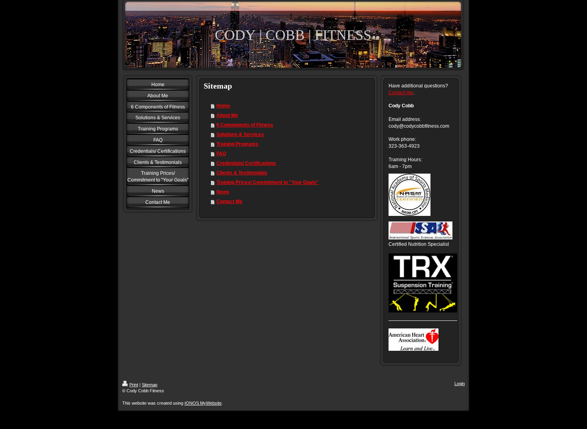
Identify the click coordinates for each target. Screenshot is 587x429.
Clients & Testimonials (241, 173)
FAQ (221, 153)
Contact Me (229, 201)
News (222, 192)
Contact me (401, 92)
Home (223, 106)
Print (133, 384)
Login (459, 383)
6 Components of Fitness (244, 125)
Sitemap (149, 384)
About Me (227, 115)
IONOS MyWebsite (203, 403)
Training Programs (237, 144)
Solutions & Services (240, 134)
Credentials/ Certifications (246, 163)
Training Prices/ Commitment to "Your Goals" (267, 182)
